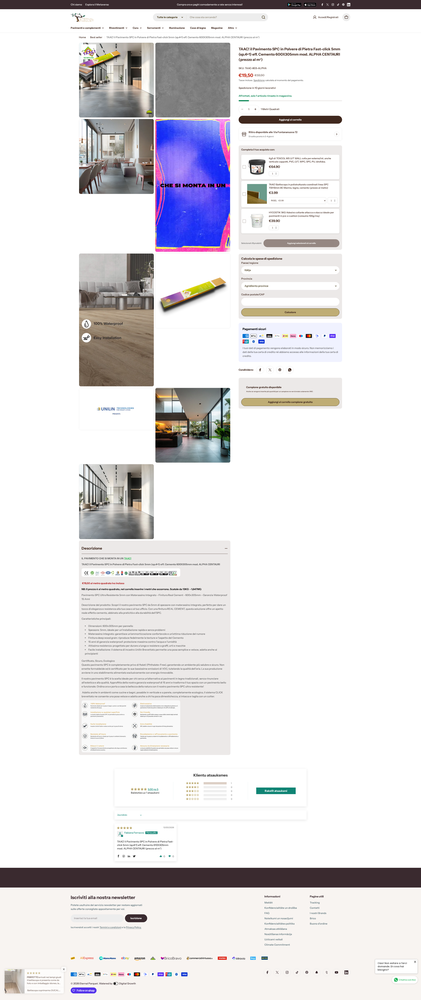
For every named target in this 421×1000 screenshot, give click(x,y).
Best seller (96, 37)
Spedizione (259, 80)
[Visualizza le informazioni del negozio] (336, 134)
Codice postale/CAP (252, 294)
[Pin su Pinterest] (280, 370)
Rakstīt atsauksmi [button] (276, 790)
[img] (124, 827)
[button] (192, 783)
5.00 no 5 (153, 789)
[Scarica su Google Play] (294, 4)
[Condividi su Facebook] (260, 370)
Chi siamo (76, 4)
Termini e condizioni (110, 927)
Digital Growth (127, 983)
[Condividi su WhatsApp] (290, 370)
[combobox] (210, 17)
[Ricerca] (263, 17)
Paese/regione (249, 262)
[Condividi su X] (270, 370)
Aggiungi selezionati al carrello (301, 243)
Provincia (246, 278)
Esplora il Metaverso (97, 4)
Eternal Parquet (89, 983)
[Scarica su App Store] (310, 4)
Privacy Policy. (133, 927)
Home (82, 37)
